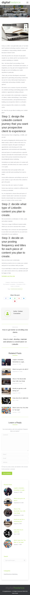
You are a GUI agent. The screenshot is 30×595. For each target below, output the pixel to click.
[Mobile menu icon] (27, 2)
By (9, 284)
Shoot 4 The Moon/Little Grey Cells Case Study (19, 380)
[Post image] (6, 362)
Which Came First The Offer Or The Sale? (20, 409)
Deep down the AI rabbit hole (20, 398)
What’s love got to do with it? (20, 369)
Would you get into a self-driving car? (19, 389)
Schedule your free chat (8, 276)
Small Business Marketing (9, 25)
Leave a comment (15, 286)
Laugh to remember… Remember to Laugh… (18, 361)
